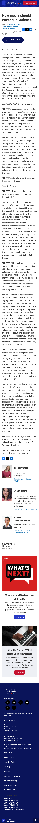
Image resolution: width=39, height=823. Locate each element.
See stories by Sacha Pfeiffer (22, 480)
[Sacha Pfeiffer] (7, 471)
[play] (3, 820)
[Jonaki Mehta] (7, 494)
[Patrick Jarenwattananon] (7, 522)
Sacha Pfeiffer (14, 24)
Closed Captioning (10, 781)
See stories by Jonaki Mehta (25, 509)
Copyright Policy (9, 762)
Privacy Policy (9, 757)
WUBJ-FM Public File (11, 807)
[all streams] (36, 820)
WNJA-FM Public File (11, 802)
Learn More (19, 617)
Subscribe (19, 672)
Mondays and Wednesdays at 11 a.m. (19, 597)
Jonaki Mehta (7, 26)
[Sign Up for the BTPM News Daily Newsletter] (19, 636)
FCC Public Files (9, 790)
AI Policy (7, 767)
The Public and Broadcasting (14, 809)
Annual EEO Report (10, 785)
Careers (7, 771)
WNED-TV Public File (11, 799)
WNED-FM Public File (11, 800)
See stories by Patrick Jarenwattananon (23, 531)
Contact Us (8, 753)
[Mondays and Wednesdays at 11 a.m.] (19, 573)
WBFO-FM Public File (11, 804)
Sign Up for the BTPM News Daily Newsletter (19, 652)
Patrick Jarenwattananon (10, 27)
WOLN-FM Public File (11, 806)
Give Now (31, 3)
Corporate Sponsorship (12, 776)
